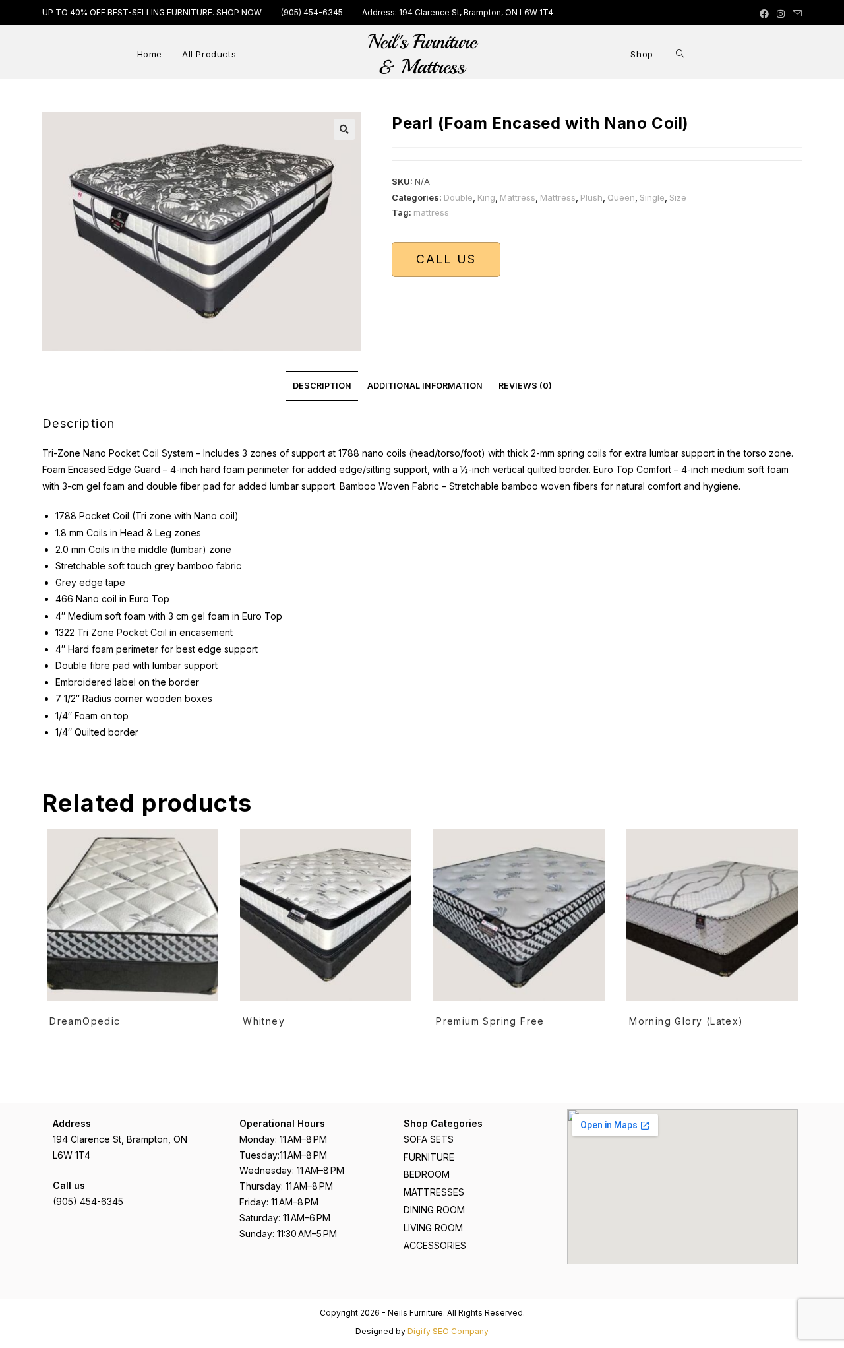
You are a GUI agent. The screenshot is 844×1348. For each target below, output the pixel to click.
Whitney (264, 1021)
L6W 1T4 (71, 1155)
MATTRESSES (434, 1192)
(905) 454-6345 (312, 12)
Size (677, 197)
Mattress (517, 197)
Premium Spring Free (490, 1021)
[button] (344, 129)
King (486, 197)
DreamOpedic (84, 1021)
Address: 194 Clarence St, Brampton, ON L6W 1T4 (457, 12)
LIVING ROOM (433, 1227)
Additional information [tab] (425, 386)
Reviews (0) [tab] (525, 386)
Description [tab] (322, 386)
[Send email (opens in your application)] (795, 14)
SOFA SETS (429, 1139)
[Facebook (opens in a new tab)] (764, 14)
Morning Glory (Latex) (686, 1021)
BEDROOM (427, 1174)
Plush (591, 197)
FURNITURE (429, 1157)
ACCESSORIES (435, 1245)
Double (458, 197)
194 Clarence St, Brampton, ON (120, 1139)
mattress (431, 212)
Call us (446, 259)
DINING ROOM (434, 1209)
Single (652, 197)
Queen (621, 197)
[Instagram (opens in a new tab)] (781, 14)
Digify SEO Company (448, 1331)
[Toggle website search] (680, 54)
